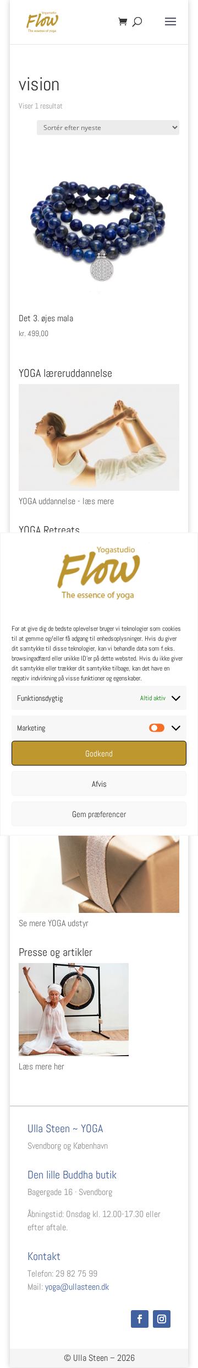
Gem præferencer (99, 813)
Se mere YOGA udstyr (54, 923)
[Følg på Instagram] (161, 1319)
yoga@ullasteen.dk (77, 1287)
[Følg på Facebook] (139, 1319)
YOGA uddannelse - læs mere (66, 501)
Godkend (99, 753)
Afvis (99, 783)
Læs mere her (41, 1066)
